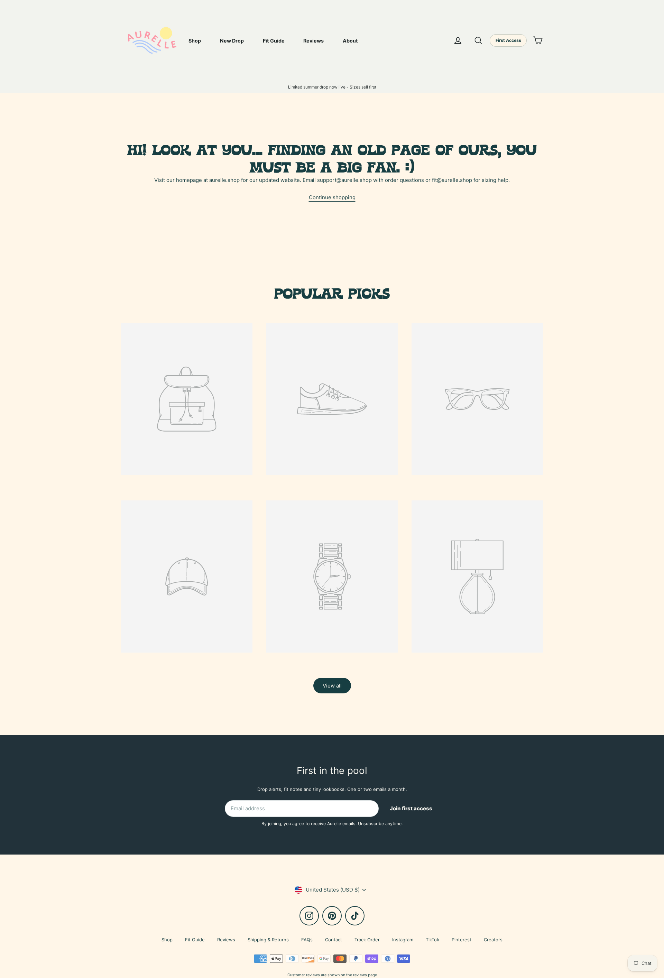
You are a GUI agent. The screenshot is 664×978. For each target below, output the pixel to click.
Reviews (313, 41)
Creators (493, 939)
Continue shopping (332, 197)
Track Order (367, 939)
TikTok (432, 939)
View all (332, 685)
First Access (508, 40)
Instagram (402, 939)
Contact (333, 939)
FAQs (307, 939)
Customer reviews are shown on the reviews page (332, 974)
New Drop (232, 41)
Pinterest (461, 939)
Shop (194, 41)
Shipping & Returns (268, 939)
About (350, 41)
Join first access (411, 808)
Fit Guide (274, 41)
